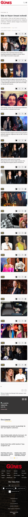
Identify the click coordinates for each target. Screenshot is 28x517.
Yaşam (2, 477)
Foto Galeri (3, 12)
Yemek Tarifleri (17, 475)
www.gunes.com (14, 512)
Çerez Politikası (14, 503)
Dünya (8, 473)
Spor (2, 473)
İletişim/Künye (14, 498)
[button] (22, 390)
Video (23, 475)
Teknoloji (8, 475)
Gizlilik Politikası (14, 506)
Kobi (15, 477)
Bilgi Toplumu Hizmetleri (14, 508)
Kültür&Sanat (9, 477)
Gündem (3, 471)
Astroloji (15, 473)
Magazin (3, 475)
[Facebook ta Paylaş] (22, 33)
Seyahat (15, 471)
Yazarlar (23, 471)
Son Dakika (24, 477)
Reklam (14, 501)
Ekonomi (8, 471)
